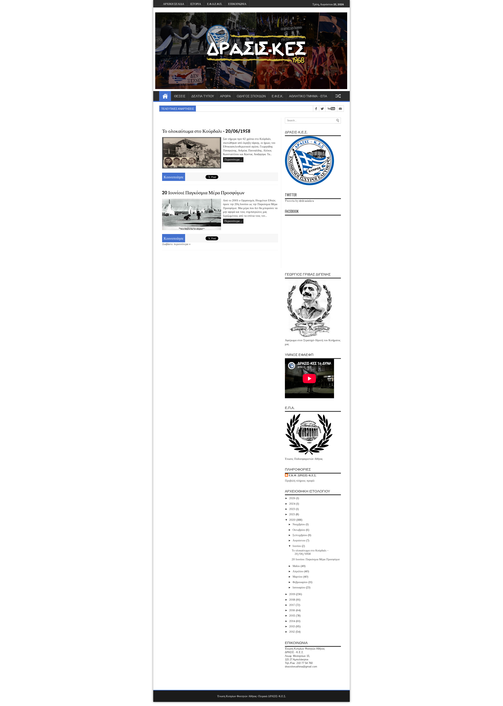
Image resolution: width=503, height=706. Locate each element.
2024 (292, 503)
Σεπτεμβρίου (300, 535)
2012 (292, 631)
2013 (292, 626)
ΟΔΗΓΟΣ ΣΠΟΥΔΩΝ (251, 96)
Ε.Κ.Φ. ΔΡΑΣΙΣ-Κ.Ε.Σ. (302, 475)
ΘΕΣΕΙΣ (179, 96)
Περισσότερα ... (233, 159)
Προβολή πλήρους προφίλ (300, 480)
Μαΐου (297, 566)
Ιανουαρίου (299, 587)
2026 (292, 498)
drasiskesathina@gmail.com (301, 666)
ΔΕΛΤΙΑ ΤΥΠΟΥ (202, 96)
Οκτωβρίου (299, 530)
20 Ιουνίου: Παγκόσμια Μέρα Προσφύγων (203, 192)
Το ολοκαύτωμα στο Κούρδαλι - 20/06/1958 (206, 130)
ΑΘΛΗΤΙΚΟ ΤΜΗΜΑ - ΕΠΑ (308, 96)
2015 (292, 615)
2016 (292, 610)
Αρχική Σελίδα (165, 96)
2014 (292, 621)
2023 (292, 509)
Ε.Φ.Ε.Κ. (277, 96)
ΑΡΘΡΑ (225, 96)
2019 (292, 594)
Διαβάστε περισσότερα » (176, 244)
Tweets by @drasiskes (299, 201)
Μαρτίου (298, 576)
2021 (292, 514)
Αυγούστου (299, 540)
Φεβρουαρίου (300, 582)
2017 (292, 605)
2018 (292, 599)
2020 (292, 520)
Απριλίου (298, 571)
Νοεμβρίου (299, 524)
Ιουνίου (297, 546)
